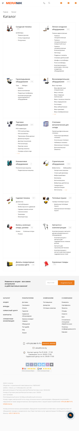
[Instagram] (36, 364)
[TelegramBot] (40, 364)
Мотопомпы (58, 190)
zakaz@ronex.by (41, 348)
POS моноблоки (23, 133)
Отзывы (64, 311)
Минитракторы (23, 217)
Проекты (64, 308)
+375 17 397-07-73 (14, 413)
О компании (67, 298)
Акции (6, 302)
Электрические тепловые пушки (62, 209)
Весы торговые (57, 85)
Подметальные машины (26, 170)
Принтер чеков (23, 146)
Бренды (6, 306)
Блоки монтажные (24, 90)
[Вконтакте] (28, 364)
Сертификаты (66, 305)
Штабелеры (19, 33)
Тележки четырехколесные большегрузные (60, 48)
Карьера (64, 332)
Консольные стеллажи (61, 140)
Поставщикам (47, 302)
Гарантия (25, 311)
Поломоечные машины (23, 168)
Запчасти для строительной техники (61, 247)
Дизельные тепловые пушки (61, 205)
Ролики (20, 234)
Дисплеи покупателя (24, 141)
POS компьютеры (23, 131)
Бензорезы (57, 178)
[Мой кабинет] (54, 3)
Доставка (25, 302)
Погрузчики (22, 40)
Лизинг (24, 333)
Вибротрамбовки (59, 175)
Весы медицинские (60, 102)
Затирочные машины (61, 170)
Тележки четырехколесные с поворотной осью (60, 42)
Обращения (26, 324)
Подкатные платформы (25, 93)
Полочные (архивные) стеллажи (61, 136)
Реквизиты (65, 302)
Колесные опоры (28, 231)
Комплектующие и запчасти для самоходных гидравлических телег (62, 252)
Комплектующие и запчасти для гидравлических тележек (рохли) (62, 240)
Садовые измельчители (25, 209)
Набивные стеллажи (60, 142)
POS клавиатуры (21, 128)
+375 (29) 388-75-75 (33, 343)
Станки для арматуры (61, 173)
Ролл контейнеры (60, 63)
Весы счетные (58, 92)
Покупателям (28, 298)
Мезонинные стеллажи (61, 145)
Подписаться (66, 283)
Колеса (18, 231)
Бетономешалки (59, 180)
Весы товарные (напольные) (59, 96)
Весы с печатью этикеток (62, 99)
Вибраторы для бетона (61, 183)
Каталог (6, 298)
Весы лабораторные (60, 107)
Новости (64, 314)
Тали (17, 85)
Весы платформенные (61, 112)
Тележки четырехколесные (60, 36)
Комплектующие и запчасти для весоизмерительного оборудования (61, 233)
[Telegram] (44, 364)
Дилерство (46, 305)
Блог (63, 317)
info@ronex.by (7, 404)
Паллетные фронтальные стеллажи (60, 132)
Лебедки (24, 85)
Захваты (20, 88)
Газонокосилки (23, 212)
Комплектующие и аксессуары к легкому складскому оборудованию (61, 68)
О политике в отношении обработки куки (67, 322)
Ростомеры (58, 104)
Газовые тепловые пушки (60, 202)
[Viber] (48, 364)
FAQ (23, 330)
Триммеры (21, 214)
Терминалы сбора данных (26, 136)
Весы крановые (59, 109)
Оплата (24, 308)
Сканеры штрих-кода (24, 151)
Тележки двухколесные (59, 33)
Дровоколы (19, 202)
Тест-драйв (25, 327)
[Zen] (51, 364)
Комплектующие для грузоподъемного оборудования (24, 97)
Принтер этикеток (23, 149)
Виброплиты (56, 168)
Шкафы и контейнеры (61, 60)
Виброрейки (67, 168)
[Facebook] (32, 364)
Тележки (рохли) (23, 35)
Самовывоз (25, 305)
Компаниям (48, 298)
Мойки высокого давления (26, 207)
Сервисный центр (10, 310)
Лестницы (57, 53)
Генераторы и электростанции (59, 186)
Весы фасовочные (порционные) (60, 89)
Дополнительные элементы (59, 148)
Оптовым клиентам (49, 308)
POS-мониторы (23, 143)
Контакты (7, 315)
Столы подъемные (24, 38)
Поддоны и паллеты (60, 55)
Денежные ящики (23, 138)
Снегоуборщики (23, 204)
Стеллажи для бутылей (61, 58)
